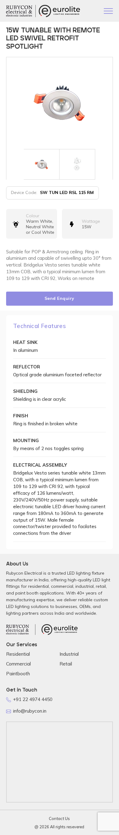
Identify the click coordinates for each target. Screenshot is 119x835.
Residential (18, 654)
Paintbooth (18, 674)
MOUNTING (26, 440)
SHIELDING (25, 391)
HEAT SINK (25, 342)
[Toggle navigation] (108, 11)
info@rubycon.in (29, 711)
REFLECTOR (26, 367)
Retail (66, 664)
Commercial (18, 664)
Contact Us (59, 818)
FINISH (20, 416)
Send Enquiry (59, 298)
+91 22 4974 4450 (32, 699)
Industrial (69, 654)
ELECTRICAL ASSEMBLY (40, 465)
